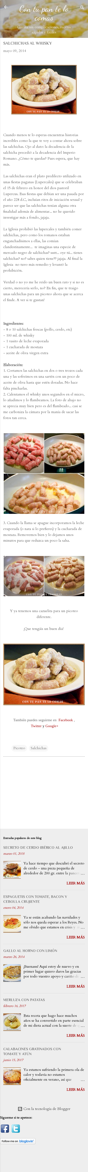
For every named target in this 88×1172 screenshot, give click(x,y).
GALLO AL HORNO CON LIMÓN (30, 951)
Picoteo (19, 748)
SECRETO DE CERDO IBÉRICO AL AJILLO (38, 847)
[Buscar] (82, 8)
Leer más (76, 883)
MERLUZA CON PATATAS (24, 1000)
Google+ (51, 726)
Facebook (66, 720)
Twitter (36, 726)
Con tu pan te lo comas (44, 13)
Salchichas (38, 748)
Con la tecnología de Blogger (46, 1108)
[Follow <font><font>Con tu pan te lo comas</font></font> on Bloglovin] (17, 1143)
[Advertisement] (44, 793)
